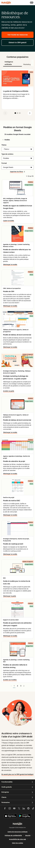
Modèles (7, 139)
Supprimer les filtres (16, 171)
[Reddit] (28, 809)
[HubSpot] (6, 2)
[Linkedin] (24, 809)
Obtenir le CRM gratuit (17, 43)
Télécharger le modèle (10, 264)
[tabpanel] (17, 93)
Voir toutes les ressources (17, 35)
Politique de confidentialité (13, 835)
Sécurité (27, 835)
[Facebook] (5, 809)
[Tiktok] (33, 809)
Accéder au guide (8, 391)
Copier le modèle (8, 220)
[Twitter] (19, 809)
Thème (3, 145)
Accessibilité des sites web (17, 839)
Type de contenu (7, 154)
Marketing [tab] (27, 64)
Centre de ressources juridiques (18, 832)
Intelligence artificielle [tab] (9, 63)
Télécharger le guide (9, 596)
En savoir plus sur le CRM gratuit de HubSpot (17, 774)
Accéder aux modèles (10, 680)
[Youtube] (14, 809)
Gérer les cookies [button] (17, 843)
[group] (17, 89)
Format (4, 163)
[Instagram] (9, 809)
